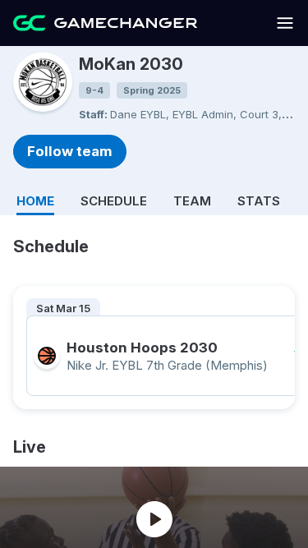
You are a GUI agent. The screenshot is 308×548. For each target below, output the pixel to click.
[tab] (35, 198)
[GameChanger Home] (105, 23)
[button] (285, 28)
